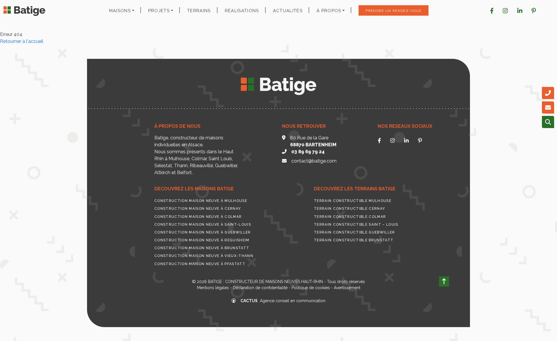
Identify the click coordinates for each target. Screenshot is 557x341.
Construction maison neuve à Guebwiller (202, 232)
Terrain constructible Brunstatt (353, 240)
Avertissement (347, 287)
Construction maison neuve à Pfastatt (199, 264)
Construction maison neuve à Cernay (197, 209)
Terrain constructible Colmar (350, 217)
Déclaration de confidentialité (260, 287)
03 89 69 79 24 (308, 151)
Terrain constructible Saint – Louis (356, 225)
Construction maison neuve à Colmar (198, 217)
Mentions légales (213, 287)
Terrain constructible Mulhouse (352, 201)
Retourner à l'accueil (21, 41)
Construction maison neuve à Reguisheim (201, 240)
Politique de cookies (311, 287)
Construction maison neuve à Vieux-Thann (203, 256)
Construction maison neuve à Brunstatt (201, 248)
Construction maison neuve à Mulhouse (200, 201)
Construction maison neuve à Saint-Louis (202, 225)
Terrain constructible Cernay (349, 209)
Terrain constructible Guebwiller (354, 232)
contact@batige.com (314, 161)
